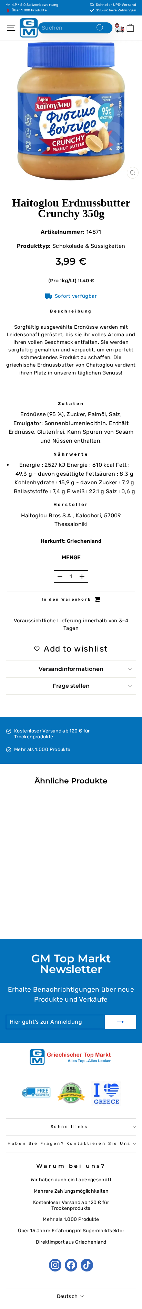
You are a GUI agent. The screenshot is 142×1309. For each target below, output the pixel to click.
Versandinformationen (71, 669)
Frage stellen (71, 686)
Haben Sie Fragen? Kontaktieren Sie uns (69, 1143)
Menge (71, 557)
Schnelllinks (69, 1126)
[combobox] (75, 28)
